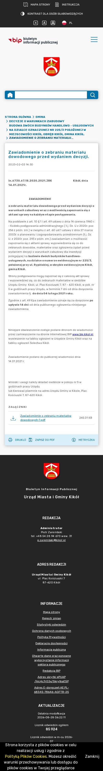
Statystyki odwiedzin (51, 624)
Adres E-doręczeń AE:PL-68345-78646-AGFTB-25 (51, 690)
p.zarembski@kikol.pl (51, 540)
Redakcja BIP (51, 670)
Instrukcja (71, 4)
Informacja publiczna (51, 649)
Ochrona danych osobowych (51, 630)
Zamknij (92, 756)
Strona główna (18, 117)
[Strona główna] (10, 95)
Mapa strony (40, 4)
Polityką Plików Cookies (26, 756)
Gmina (40, 117)
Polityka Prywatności (51, 637)
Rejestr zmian (51, 618)
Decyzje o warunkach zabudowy (36, 121)
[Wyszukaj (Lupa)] (92, 95)
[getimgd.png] (51, 66)
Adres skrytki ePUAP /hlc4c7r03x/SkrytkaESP (51, 679)
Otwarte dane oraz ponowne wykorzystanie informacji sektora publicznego (51, 660)
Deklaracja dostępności (51, 643)
